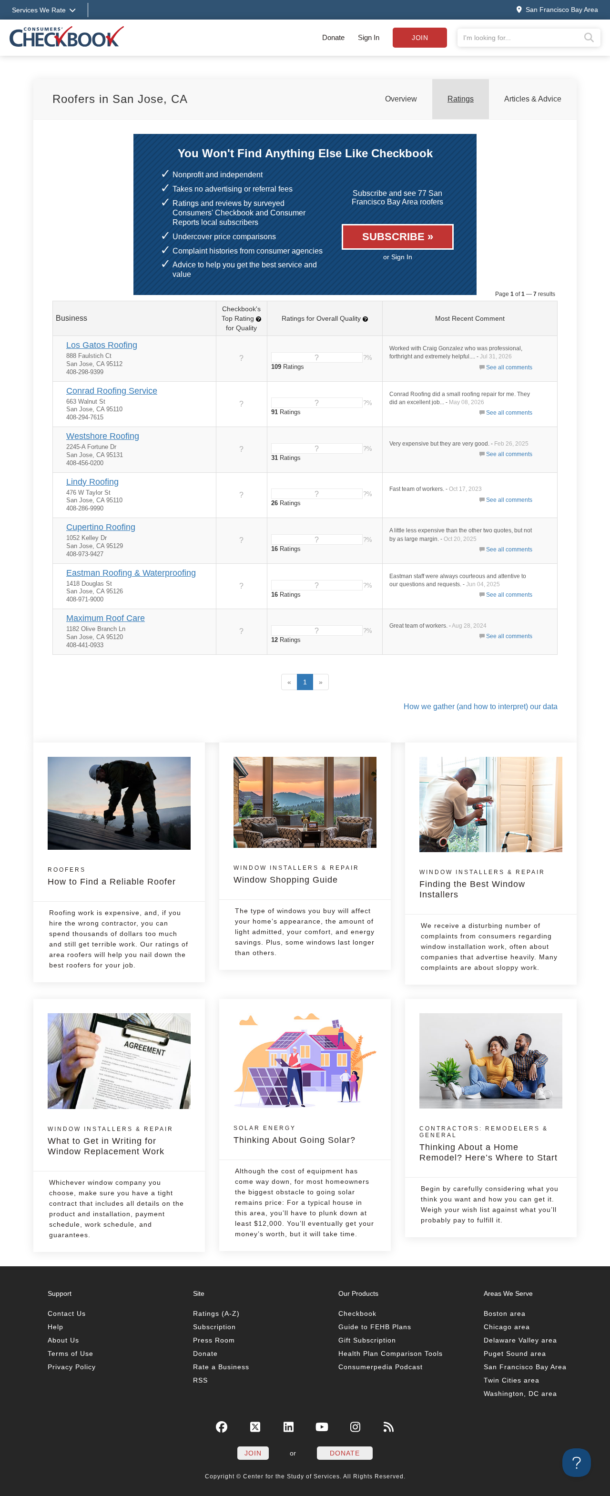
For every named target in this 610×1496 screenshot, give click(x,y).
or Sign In (397, 257)
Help (55, 1327)
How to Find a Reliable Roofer (112, 876)
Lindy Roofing (92, 482)
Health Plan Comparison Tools (390, 1353)
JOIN (253, 1453)
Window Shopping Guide (296, 875)
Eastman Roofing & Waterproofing (131, 573)
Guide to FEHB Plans (374, 1327)
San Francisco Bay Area (525, 1367)
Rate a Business (221, 1367)
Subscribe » (397, 237)
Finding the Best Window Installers (482, 884)
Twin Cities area (511, 1380)
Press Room (214, 1340)
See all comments (509, 367)
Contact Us (67, 1313)
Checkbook (357, 1313)
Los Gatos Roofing (101, 345)
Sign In (368, 37)
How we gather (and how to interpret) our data (481, 706)
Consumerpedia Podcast (380, 1367)
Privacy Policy (72, 1367)
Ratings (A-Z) (216, 1313)
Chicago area (507, 1327)
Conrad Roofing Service (111, 391)
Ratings (460, 99)
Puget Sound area (515, 1353)
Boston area (505, 1313)
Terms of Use (70, 1353)
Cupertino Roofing (100, 527)
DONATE (345, 1453)
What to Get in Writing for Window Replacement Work (110, 1141)
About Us (63, 1340)
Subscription (214, 1327)
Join (420, 37)
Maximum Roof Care (105, 618)
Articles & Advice (532, 99)
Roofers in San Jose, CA (120, 98)
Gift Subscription (367, 1340)
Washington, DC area (520, 1393)
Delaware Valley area (520, 1340)
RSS (200, 1380)
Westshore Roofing (102, 436)
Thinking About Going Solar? (295, 1135)
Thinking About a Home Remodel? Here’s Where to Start (488, 1143)
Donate (333, 37)
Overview (401, 99)
